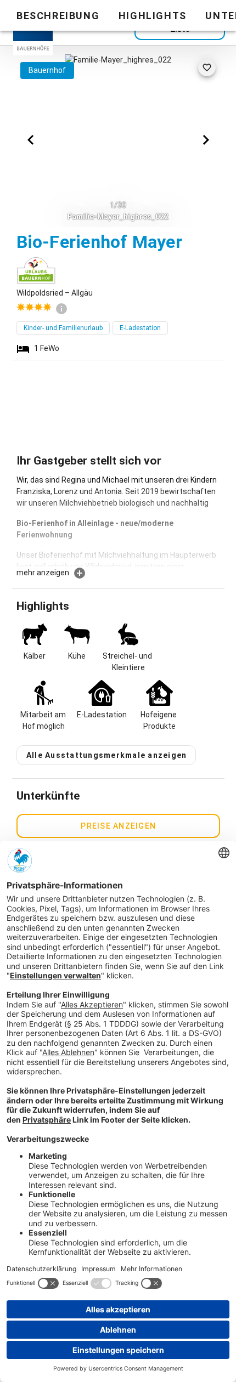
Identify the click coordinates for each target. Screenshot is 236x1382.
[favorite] (207, 67)
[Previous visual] (31, 140)
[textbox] (118, 520)
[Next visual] (206, 140)
